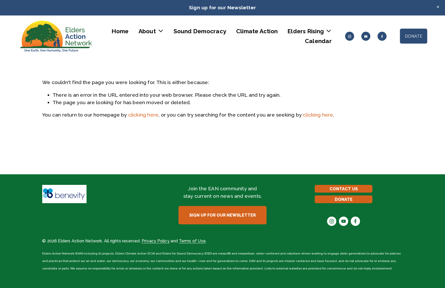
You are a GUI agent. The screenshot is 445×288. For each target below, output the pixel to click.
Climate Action (257, 31)
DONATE (413, 36)
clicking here (143, 115)
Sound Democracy (200, 31)
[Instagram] (349, 36)
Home (120, 31)
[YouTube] (365, 36)
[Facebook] (382, 36)
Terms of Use (192, 240)
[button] (438, 7)
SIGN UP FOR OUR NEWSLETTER (222, 215)
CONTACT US (344, 188)
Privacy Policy (155, 240)
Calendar (318, 41)
